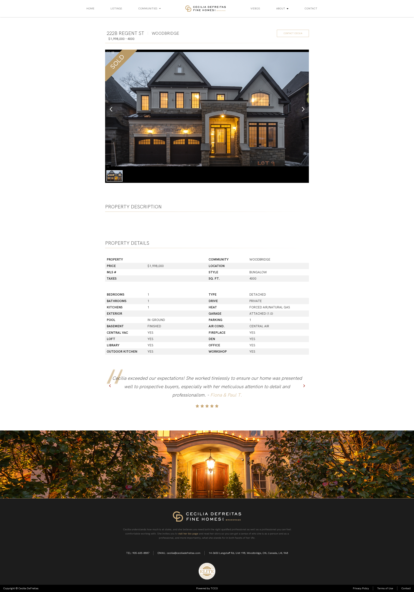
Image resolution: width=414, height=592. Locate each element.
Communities (147, 8)
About (280, 8)
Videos (255, 8)
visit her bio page (188, 533)
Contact (311, 8)
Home (90, 8)
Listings (116, 8)
